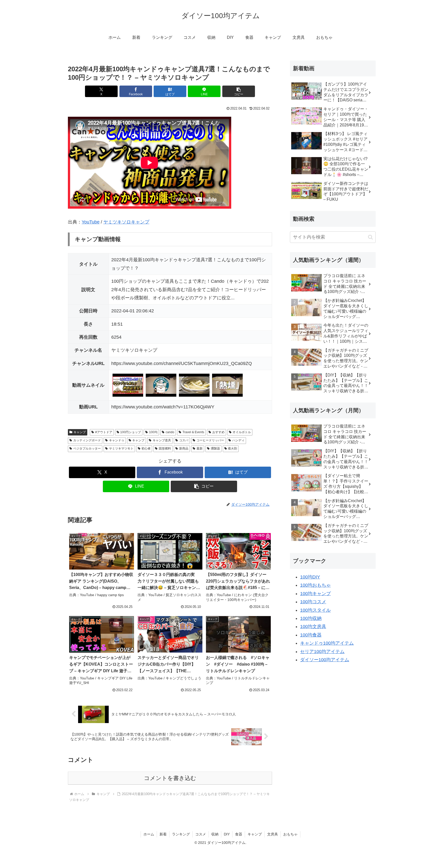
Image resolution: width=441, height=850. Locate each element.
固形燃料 (165, 448)
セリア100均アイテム (322, 651)
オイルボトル (241, 432)
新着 (163, 834)
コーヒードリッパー (210, 440)
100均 (153, 432)
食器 (238, 834)
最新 (200, 448)
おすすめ (218, 432)
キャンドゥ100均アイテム (327, 643)
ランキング (181, 834)
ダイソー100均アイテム (324, 659)
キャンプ (80, 432)
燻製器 (215, 448)
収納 (214, 834)
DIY (227, 834)
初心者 (146, 448)
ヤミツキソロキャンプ (126, 222)
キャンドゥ (116, 440)
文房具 (272, 834)
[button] (238, 91)
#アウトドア (103, 432)
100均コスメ (313, 601)
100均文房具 (313, 626)
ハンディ (238, 440)
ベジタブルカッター (87, 448)
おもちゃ (290, 834)
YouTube (91, 222)
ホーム (148, 834)
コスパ (183, 440)
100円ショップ (130, 432)
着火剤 (232, 448)
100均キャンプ (315, 593)
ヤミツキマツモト (121, 448)
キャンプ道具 (162, 440)
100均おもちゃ (315, 585)
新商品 (183, 448)
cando (170, 432)
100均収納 (311, 618)
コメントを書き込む (170, 778)
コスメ (200, 834)
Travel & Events (193, 432)
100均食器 (311, 635)
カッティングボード (87, 440)
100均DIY (310, 577)
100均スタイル (315, 610)
